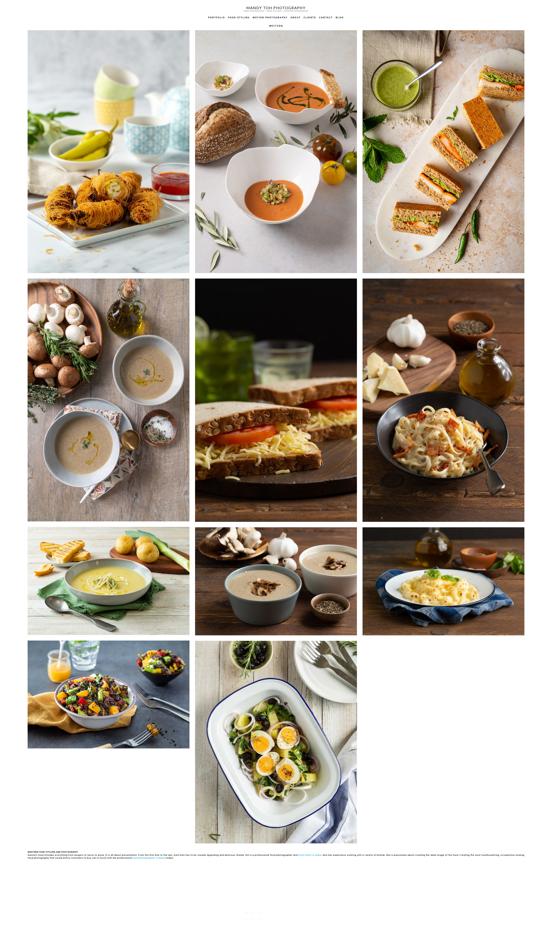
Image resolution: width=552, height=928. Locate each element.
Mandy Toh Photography (276, 8)
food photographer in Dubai (149, 857)
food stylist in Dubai (310, 855)
